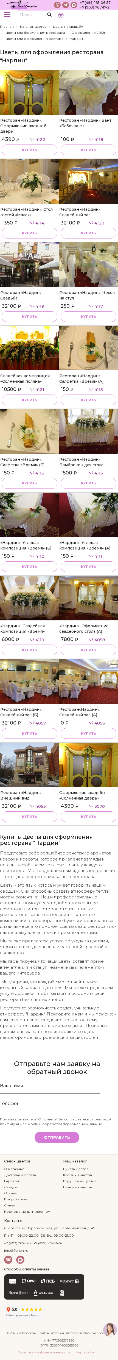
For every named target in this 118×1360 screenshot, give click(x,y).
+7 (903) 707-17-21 (95, 7)
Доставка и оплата (20, 1175)
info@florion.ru (16, 1250)
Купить (29, 150)
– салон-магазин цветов (56, 1333)
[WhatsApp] (57, 5)
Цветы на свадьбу (68, 26)
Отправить (57, 1137)
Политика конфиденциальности (44, 1352)
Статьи (9, 1205)
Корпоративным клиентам (27, 1211)
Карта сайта (85, 1352)
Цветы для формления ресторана (35, 32)
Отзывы (10, 1193)
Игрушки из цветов (80, 1181)
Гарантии (12, 1181)
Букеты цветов (75, 1169)
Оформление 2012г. (88, 32)
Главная (7, 26)
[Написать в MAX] (74, 5)
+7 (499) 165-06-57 (95, 3)
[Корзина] (110, 15)
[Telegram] (65, 5)
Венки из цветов (77, 1187)
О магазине (14, 1169)
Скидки (10, 1187)
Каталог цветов (33, 26)
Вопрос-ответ (16, 1199)
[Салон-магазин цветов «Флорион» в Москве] (22, 5)
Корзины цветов (77, 1175)
